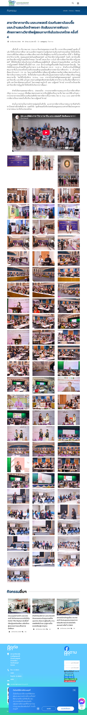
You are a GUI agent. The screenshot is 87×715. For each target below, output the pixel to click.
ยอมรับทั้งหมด (65, 709)
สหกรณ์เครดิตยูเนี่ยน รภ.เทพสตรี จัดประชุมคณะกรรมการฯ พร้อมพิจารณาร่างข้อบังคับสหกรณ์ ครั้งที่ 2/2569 (42, 621)
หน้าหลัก (65, 11)
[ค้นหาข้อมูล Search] (73, 3)
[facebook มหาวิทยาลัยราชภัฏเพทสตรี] (66, 648)
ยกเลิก (49, 709)
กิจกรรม (71, 11)
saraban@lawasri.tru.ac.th (19, 684)
